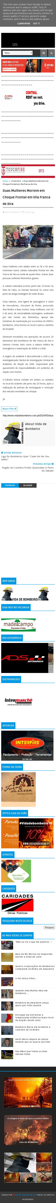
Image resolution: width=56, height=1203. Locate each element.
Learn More (23, 23)
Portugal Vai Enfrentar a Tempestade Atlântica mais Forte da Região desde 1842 (34, 1018)
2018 (35, 1195)
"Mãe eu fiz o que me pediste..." (33, 942)
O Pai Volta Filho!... (26, 978)
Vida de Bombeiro (23, 1195)
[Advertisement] (28, 125)
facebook (10, 485)
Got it (36, 23)
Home (5, 181)
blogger (27, 485)
